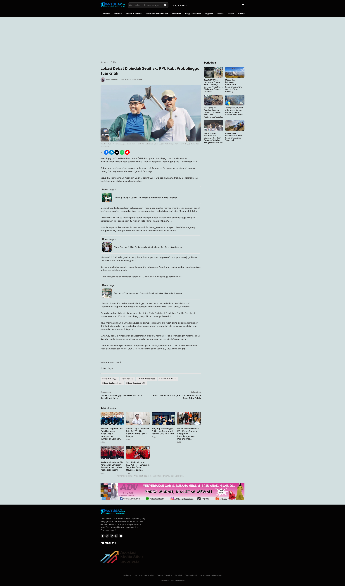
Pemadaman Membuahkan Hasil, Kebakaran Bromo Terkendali (233, 136)
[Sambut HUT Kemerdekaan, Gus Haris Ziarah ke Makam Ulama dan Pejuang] (107, 297)
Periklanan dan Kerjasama (211, 575)
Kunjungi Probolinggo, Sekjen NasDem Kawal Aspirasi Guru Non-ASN (163, 431)
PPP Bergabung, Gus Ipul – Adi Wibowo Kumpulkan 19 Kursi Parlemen (145, 197)
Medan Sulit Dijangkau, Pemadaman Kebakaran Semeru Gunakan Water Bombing (233, 86)
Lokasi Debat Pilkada (167, 379)
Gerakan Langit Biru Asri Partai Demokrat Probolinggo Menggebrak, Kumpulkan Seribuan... (112, 433)
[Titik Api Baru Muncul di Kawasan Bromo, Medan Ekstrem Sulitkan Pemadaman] (234, 104)
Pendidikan (176, 13)
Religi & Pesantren (193, 13)
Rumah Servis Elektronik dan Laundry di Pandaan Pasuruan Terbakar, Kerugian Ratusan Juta (213, 137)
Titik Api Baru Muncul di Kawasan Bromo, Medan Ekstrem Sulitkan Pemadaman (234, 111)
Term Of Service (164, 575)
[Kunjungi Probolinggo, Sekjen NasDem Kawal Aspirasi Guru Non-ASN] (163, 424)
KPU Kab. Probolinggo (146, 379)
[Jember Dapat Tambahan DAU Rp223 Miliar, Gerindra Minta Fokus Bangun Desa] (138, 424)
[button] (127, 152)
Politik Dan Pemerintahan (157, 13)
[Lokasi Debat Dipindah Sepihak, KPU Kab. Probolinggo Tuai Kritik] (151, 140)
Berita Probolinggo (110, 379)
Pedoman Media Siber (144, 575)
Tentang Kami (191, 575)
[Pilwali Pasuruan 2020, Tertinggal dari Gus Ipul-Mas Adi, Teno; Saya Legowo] (107, 251)
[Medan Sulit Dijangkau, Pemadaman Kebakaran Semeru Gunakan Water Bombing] (234, 76)
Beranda (106, 13)
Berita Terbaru (127, 379)
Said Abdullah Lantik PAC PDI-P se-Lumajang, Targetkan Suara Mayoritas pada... (138, 466)
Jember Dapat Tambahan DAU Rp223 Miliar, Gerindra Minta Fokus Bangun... (137, 432)
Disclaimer (127, 575)
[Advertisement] (172, 39)
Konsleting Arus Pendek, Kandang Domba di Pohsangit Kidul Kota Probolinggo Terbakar (213, 112)
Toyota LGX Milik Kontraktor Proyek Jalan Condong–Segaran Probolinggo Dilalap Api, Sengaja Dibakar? (213, 86)
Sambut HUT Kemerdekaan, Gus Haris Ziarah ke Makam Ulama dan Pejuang (148, 293)
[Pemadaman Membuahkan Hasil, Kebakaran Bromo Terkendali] (234, 130)
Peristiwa (118, 13)
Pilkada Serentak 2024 (135, 383)
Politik (103, 442)
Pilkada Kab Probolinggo (112, 383)
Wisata (231, 13)
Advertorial (243, 13)
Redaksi (178, 575)
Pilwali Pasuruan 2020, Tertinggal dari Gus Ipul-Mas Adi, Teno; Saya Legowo (148, 247)
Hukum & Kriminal (134, 13)
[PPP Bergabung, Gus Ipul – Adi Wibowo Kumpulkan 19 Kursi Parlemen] (107, 201)
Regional (209, 13)
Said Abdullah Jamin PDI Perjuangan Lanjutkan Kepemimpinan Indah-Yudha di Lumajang (112, 466)
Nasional (220, 13)
